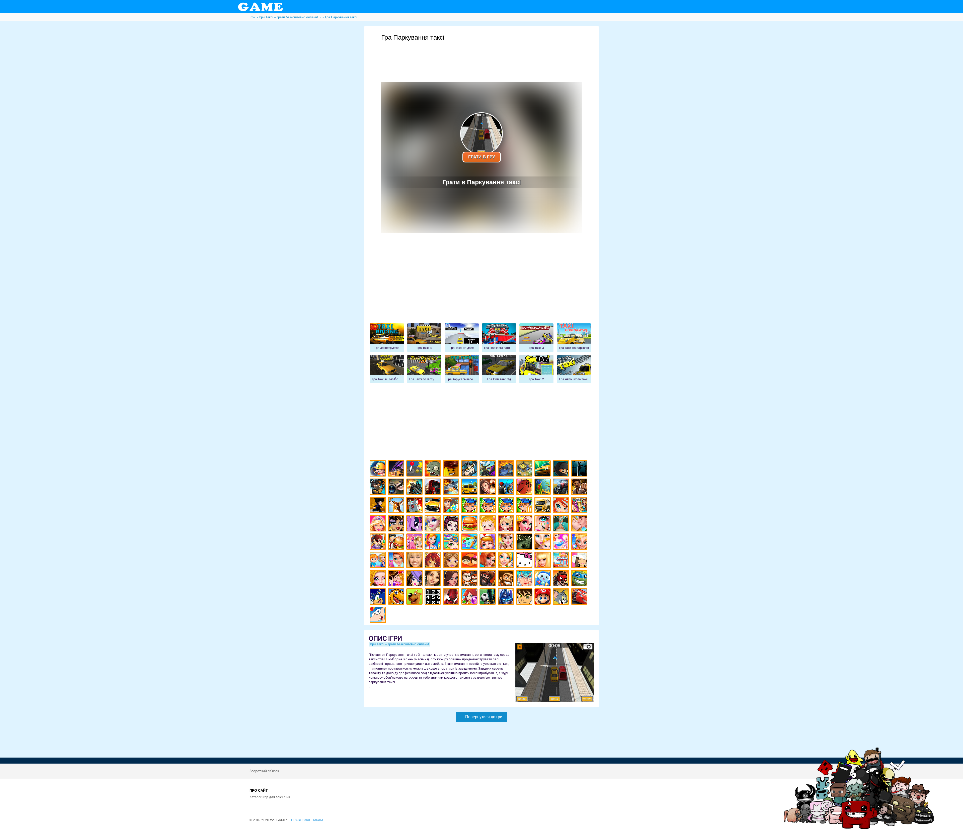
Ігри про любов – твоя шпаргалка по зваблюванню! (397, 579)
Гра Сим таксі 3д (499, 369)
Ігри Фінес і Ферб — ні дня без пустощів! (378, 615)
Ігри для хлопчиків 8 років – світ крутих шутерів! (488, 506)
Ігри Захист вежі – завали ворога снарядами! (415, 506)
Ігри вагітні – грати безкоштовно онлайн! (561, 542)
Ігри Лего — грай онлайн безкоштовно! (452, 469)
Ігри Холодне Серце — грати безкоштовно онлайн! (433, 524)
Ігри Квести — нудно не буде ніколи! (543, 487)
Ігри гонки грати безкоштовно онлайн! (397, 469)
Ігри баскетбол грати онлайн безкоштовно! (525, 487)
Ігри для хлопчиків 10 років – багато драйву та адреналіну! (525, 506)
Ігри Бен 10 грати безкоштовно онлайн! (525, 597)
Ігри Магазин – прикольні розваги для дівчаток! (561, 560)
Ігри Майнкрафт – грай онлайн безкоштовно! (378, 469)
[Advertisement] (481, 55)
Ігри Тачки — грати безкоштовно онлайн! (580, 597)
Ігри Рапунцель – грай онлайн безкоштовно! (525, 524)
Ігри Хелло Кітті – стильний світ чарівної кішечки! (525, 560)
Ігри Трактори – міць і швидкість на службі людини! (561, 487)
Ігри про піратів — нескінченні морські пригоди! (488, 579)
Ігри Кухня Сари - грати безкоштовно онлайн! (378, 542)
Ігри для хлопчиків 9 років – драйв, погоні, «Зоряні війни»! (507, 506)
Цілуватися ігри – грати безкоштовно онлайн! (580, 524)
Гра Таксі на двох (462, 337)
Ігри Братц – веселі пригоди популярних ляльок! (452, 560)
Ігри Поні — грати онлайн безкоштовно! (415, 524)
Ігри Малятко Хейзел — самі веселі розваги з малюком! (488, 524)
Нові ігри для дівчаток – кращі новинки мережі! (488, 560)
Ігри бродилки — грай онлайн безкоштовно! (561, 579)
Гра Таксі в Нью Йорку (387, 369)
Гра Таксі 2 (536, 369)
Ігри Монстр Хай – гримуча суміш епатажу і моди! (397, 524)
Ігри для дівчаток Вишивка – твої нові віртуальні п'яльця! (507, 560)
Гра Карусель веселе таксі (462, 369)
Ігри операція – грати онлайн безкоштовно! (561, 524)
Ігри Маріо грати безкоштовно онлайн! (543, 597)
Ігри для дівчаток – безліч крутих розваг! (452, 579)
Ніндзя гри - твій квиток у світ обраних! (561, 469)
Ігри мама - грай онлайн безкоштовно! (543, 542)
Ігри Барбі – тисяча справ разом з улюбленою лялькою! (378, 524)
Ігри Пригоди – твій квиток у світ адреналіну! (488, 487)
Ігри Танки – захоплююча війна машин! (507, 469)
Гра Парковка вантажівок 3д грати (499, 337)
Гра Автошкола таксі (574, 369)
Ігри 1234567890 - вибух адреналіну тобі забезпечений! (433, 597)
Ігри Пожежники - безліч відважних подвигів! (452, 506)
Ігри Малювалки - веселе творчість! (470, 542)
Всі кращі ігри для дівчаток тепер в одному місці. (580, 560)
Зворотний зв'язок (264, 771)
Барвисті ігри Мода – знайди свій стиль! (397, 560)
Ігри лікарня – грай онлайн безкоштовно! (507, 524)
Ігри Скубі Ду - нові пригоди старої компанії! (415, 597)
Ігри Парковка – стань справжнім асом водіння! (433, 506)
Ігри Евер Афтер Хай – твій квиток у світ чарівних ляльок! (452, 524)
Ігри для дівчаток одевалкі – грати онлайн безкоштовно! (580, 506)
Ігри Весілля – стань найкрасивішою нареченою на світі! (580, 542)
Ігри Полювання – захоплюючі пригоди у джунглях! (397, 506)
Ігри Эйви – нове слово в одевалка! (433, 579)
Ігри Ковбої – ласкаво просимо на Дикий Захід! (507, 579)
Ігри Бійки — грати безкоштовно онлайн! (488, 469)
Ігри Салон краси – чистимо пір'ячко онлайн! (378, 579)
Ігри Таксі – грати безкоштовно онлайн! (470, 487)
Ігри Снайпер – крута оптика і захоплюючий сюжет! (397, 487)
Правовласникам (307, 820)
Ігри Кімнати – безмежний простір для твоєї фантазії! (525, 542)
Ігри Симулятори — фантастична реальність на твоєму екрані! (415, 469)
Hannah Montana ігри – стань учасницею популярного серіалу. (415, 560)
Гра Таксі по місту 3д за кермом (424, 369)
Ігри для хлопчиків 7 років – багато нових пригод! (470, 506)
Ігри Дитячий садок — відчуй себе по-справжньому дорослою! (378, 560)
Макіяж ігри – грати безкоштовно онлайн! (543, 524)
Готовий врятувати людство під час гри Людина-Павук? (452, 597)
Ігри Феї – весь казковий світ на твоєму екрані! (507, 542)
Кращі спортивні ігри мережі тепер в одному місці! (378, 506)
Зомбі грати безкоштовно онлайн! (433, 469)
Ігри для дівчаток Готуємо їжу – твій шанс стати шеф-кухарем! (470, 524)
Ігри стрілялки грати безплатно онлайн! (415, 487)
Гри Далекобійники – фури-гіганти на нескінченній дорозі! (433, 487)
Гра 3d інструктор (387, 337)
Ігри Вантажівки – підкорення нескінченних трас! (543, 506)
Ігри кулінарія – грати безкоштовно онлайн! (397, 542)
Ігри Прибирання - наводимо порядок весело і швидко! (433, 542)
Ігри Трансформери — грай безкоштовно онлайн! (507, 597)
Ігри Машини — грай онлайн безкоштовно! (543, 469)
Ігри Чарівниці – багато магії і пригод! (433, 560)
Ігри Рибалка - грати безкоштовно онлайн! (507, 487)
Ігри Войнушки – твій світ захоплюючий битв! (470, 469)
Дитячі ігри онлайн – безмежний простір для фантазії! (543, 579)
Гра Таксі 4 (424, 337)
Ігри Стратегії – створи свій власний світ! (525, 469)
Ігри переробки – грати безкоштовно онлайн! (415, 542)
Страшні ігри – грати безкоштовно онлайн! (580, 469)
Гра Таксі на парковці (574, 337)
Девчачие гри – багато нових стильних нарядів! (415, 579)
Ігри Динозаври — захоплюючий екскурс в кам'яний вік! (397, 597)
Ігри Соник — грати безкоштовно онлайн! (378, 597)
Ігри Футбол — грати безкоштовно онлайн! (488, 597)
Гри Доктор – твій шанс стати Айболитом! (488, 542)
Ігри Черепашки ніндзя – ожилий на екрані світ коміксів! (580, 579)
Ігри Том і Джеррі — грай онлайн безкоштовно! (561, 597)
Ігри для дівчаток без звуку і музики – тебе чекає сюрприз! (543, 560)
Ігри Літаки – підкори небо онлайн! (452, 487)
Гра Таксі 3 (536, 337)
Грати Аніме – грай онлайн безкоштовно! (525, 579)
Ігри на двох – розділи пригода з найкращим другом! (470, 579)
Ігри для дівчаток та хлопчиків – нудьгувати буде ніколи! (470, 560)
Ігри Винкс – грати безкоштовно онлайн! (561, 506)
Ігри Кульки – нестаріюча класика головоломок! (470, 597)
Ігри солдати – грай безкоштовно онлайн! (378, 487)
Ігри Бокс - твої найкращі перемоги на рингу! (580, 487)
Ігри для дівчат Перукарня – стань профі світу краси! (452, 542)
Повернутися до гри (483, 717)
